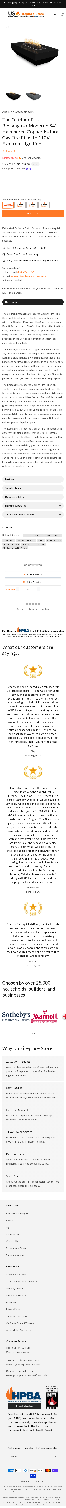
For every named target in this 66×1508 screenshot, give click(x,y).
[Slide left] (26, 1033)
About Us (11, 1302)
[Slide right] (39, 1033)
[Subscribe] (54, 1456)
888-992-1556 (25, 272)
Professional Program (17, 1213)
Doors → (27, 535)
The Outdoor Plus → (11, 544)
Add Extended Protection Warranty (21, 199)
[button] (3, 14)
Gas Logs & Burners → (26, 540)
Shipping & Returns (16, 1295)
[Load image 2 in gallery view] (32, 96)
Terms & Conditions (16, 1316)
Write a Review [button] (34, 574)
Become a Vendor (15, 1255)
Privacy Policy (13, 1309)
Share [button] (9, 527)
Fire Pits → (38, 535)
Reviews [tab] (10, 589)
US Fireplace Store (36, 1481)
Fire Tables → (9, 540)
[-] (8, 205)
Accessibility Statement (18, 1330)
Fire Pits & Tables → (53, 535)
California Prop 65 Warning (20, 1323)
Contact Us (12, 1241)
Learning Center (14, 1288)
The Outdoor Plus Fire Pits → (33, 544)
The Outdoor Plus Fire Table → (15, 548)
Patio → (41, 540)
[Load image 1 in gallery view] (12, 96)
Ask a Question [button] (34, 582)
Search (9, 1220)
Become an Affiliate (16, 1248)
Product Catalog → (54, 540)
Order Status (13, 1234)
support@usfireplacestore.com (28, 276)
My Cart (10, 1227)
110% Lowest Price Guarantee (22, 1281)
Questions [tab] (30, 589)
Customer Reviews (16, 1274)
